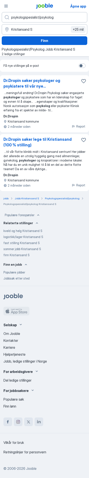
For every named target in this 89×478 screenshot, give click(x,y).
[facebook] (7, 421)
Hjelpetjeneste (14, 354)
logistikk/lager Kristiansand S (23, 237)
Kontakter (10, 340)
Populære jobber (14, 272)
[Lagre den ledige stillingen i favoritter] (84, 81)
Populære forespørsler (19, 215)
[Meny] (6, 6)
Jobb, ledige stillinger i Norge (25, 361)
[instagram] (18, 421)
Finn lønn (9, 406)
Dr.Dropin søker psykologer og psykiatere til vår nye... (31, 83)
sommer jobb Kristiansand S (22, 249)
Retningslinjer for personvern (24, 452)
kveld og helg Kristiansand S (22, 231)
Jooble (31, 468)
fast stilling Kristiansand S (21, 243)
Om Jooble (11, 333)
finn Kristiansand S (16, 255)
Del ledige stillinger (17, 380)
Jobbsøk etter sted (16, 278)
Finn (44, 40)
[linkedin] (39, 421)
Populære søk (13, 399)
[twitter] (28, 421)
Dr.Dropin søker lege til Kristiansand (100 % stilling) (37, 142)
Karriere (9, 347)
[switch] (82, 66)
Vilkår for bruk (13, 442)
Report (80, 126)
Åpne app (78, 6)
